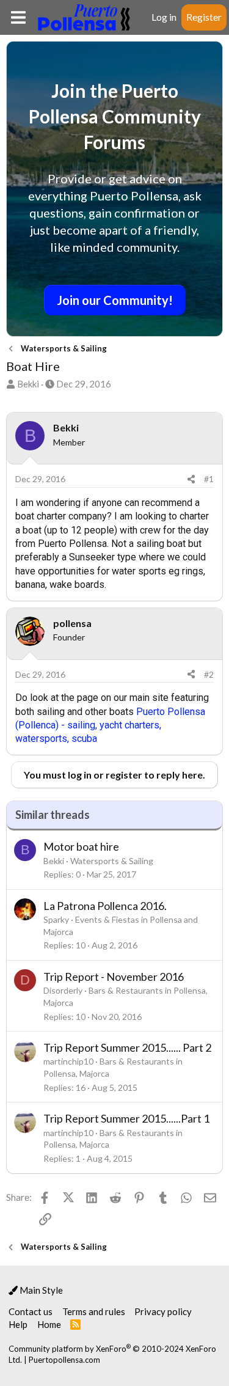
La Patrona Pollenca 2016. (105, 905)
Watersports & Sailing (111, 861)
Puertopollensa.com (64, 1360)
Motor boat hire (81, 846)
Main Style (40, 1290)
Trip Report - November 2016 (113, 976)
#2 (209, 674)
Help (18, 1324)
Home (49, 1324)
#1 (209, 479)
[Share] (191, 479)
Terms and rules (93, 1311)
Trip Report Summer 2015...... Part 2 (127, 1047)
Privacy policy (163, 1311)
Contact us (31, 1311)
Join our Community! (115, 300)
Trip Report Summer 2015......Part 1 (126, 1118)
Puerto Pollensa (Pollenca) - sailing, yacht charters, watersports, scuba (110, 725)
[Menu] (18, 17)
